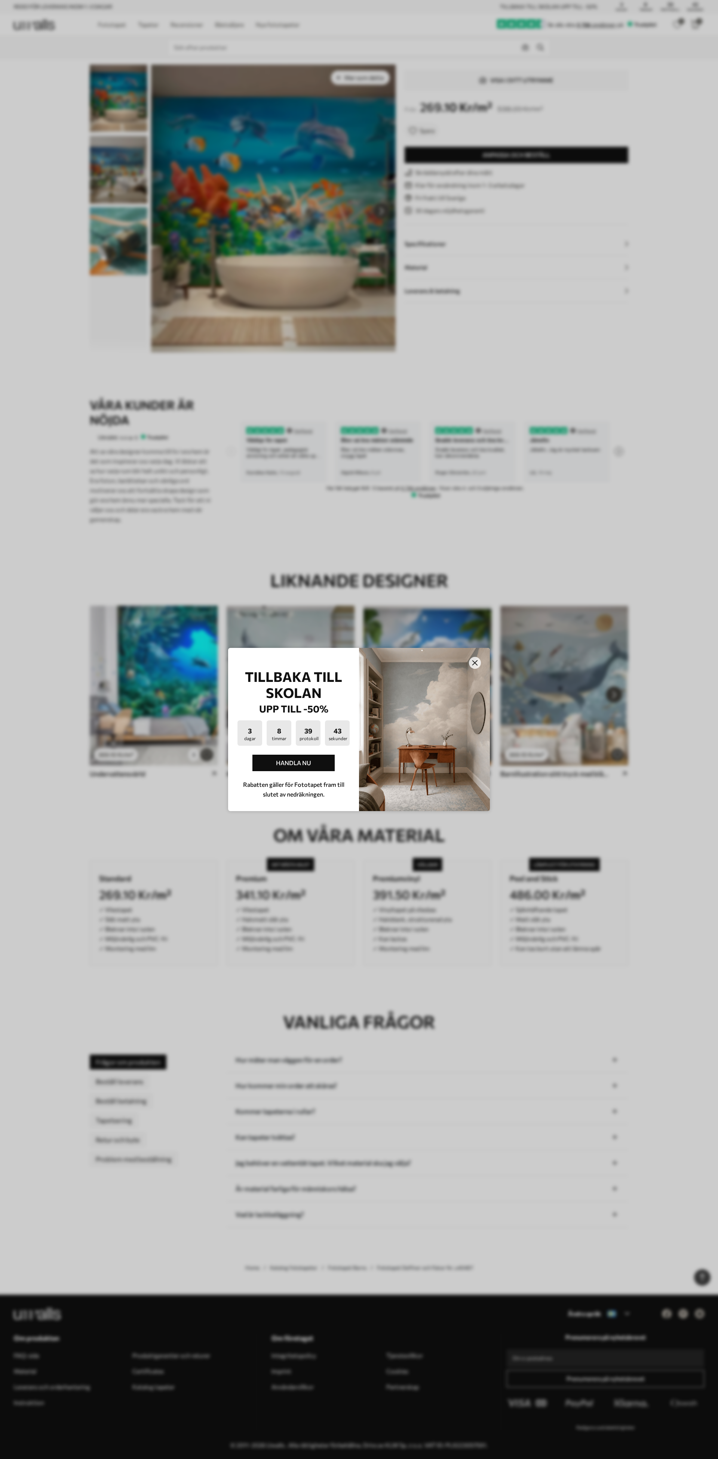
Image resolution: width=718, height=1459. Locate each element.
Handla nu (293, 762)
